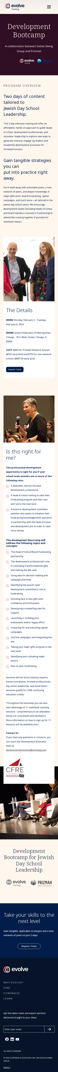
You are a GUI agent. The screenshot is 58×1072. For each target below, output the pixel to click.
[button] (48, 7)
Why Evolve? (14, 982)
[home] (14, 7)
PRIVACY (7, 1067)
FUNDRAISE (12, 993)
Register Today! (14, 369)
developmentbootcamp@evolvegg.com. (26, 750)
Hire (7, 988)
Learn (8, 998)
